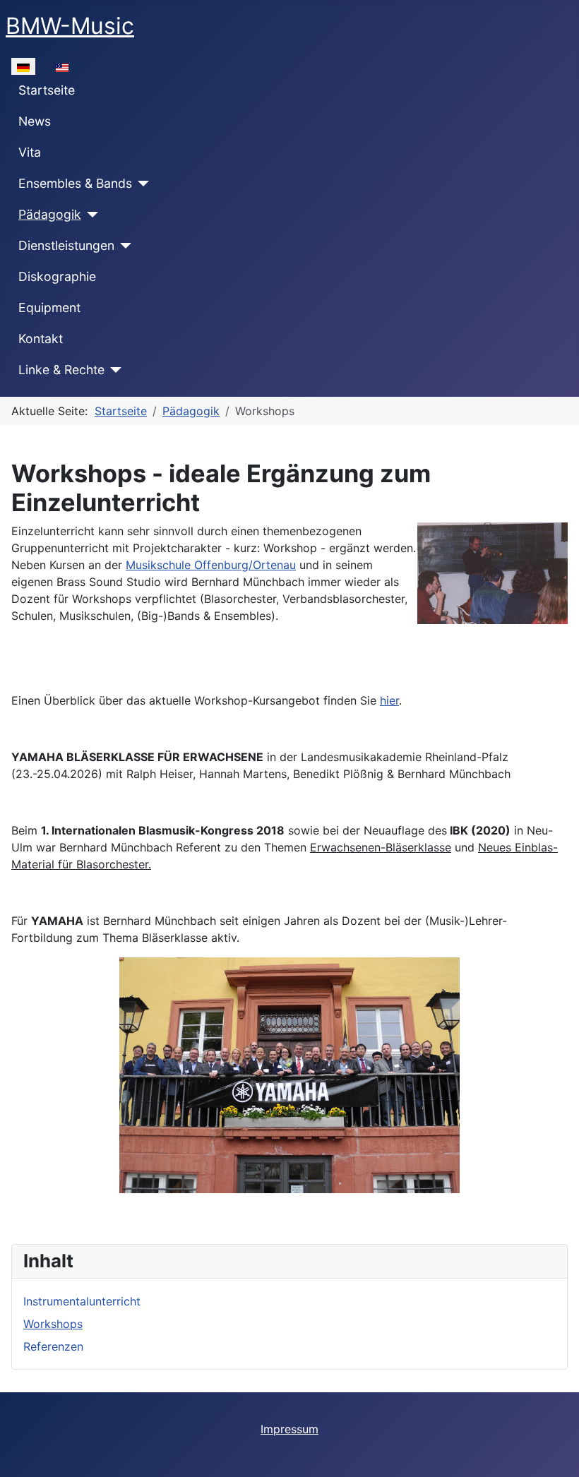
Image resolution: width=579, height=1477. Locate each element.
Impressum (289, 1429)
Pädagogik (49, 214)
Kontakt (40, 338)
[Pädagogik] (90, 214)
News (34, 121)
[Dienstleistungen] (123, 246)
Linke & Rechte (61, 369)
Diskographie (57, 276)
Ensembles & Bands (75, 183)
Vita (29, 152)
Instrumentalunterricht (82, 1301)
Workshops (53, 1324)
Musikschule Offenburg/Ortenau (211, 565)
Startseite (46, 90)
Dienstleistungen (66, 245)
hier (389, 700)
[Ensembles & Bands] (141, 183)
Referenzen (53, 1346)
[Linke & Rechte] (113, 370)
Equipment (49, 307)
